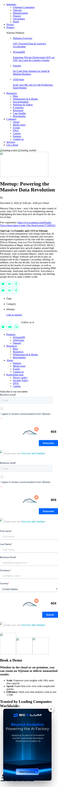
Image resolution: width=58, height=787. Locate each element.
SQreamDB (19, 337)
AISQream (18, 340)
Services (10, 142)
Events (16, 127)
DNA (16, 130)
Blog (15, 96)
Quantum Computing (23, 7)
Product (10, 27)
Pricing (10, 24)
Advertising (19, 18)
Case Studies (19, 113)
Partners (17, 136)
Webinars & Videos (23, 104)
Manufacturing (20, 13)
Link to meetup (14, 314)
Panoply (17, 343)
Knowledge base (15, 374)
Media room (19, 124)
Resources (11, 93)
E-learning (18, 107)
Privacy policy (20, 377)
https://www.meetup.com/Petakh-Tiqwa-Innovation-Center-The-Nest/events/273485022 (27, 224)
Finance (17, 16)
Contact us (18, 139)
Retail (16, 21)
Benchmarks (19, 116)
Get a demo (12, 145)
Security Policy (20, 380)
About (16, 122)
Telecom (17, 10)
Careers (17, 133)
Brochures (18, 110)
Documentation (21, 101)
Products (10, 334)
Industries (11, 4)
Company (11, 119)
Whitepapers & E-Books (25, 99)
